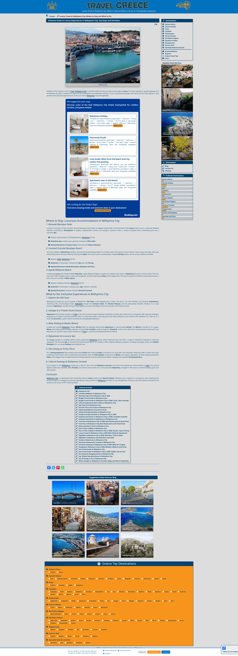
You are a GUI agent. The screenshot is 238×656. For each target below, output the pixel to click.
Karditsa (110, 579)
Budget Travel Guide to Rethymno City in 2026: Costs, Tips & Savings (104, 401)
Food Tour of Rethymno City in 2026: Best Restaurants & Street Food (104, 421)
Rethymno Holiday (98, 116)
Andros (69, 592)
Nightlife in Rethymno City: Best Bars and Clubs (96, 438)
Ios (108, 592)
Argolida (61, 629)
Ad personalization (110, 650)
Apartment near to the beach (104, 180)
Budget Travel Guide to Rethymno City (93, 398)
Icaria (81, 614)
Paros (174, 592)
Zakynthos (104, 607)
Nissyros (140, 601)
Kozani (139, 620)
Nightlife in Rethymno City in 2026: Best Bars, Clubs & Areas (101, 435)
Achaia (52, 629)
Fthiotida (91, 579)
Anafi (62, 592)
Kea (113, 592)
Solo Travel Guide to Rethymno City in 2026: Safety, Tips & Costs (102, 452)
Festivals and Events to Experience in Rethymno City (98, 419)
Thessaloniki (63, 623)
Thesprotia (147, 579)
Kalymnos (82, 601)
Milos (149, 592)
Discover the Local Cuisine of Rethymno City (95, 407)
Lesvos (89, 614)
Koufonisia (131, 592)
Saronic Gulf (169, 45)
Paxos (95, 607)
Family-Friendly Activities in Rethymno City (95, 412)
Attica (60, 572)
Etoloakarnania (62, 579)
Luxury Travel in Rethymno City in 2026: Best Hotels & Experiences (103, 433)
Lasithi (70, 585)
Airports (168, 54)
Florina (88, 620)
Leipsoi (115, 601)
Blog (114, 477)
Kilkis (132, 620)
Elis (77, 629)
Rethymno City (80, 91)
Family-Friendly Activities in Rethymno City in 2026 (97, 414)
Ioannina (101, 579)
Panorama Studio (98, 137)
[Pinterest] (58, 468)
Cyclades (168, 31)
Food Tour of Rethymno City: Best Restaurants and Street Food (102, 424)
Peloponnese (170, 43)
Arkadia (70, 629)
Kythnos (141, 592)
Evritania (73, 579)
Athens (52, 572)
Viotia (164, 579)
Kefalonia (68, 607)
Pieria (154, 620)
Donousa (88, 592)
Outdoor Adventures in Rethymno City (93, 440)
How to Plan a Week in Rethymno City (93, 428)
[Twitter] (53, 468)
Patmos (149, 601)
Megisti (131, 601)
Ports (167, 58)
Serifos (52, 594)
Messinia (104, 629)
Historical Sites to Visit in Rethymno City (93, 426)
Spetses (95, 636)
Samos (113, 614)
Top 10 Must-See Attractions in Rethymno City (95, 456)
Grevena (97, 620)
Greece (52, 16)
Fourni (73, 614)
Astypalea (64, 601)
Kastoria (115, 620)
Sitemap (168, 171)
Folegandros (99, 592)
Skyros (87, 643)
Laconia (94, 629)
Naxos (166, 592)
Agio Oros (53, 620)
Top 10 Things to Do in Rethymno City (92, 459)
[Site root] (52, 5)
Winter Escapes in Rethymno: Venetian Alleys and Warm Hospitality (104, 461)
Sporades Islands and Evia (174, 48)
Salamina (85, 636)
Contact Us (169, 168)
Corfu (52, 607)
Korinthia (85, 629)
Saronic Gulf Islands (169, 213)
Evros (81, 620)
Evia (61, 643)
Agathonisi (53, 601)
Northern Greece (171, 41)
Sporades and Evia (169, 216)
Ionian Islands (170, 36)
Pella (147, 620)
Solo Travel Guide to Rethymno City (92, 449)
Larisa (119, 579)
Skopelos (79, 643)
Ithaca (59, 607)
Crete (72, 91)
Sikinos (68, 594)
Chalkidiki (63, 620)
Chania (52, 585)
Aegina (52, 636)
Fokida (82, 579)
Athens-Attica (170, 24)
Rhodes (157, 601)
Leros (123, 601)
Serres (181, 620)
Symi (165, 601)
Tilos (172, 601)
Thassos (53, 623)
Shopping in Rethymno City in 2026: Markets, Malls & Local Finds (102, 447)
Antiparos (78, 592)
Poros (77, 636)
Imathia (106, 620)
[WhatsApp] (63, 468)
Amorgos (53, 592)
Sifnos (60, 594)
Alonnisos (53, 643)
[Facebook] (49, 468)
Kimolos (121, 592)
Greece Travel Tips (171, 56)
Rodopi (161, 620)
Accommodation (171, 51)
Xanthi (73, 623)
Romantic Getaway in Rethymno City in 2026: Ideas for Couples (102, 445)
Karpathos (92, 601)
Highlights (79, 304)
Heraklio (61, 585)
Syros (76, 594)
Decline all (142, 652)
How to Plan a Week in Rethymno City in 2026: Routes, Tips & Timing (104, 431)
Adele (59, 259)
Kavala (124, 620)
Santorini (182, 592)
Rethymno (91, 96)
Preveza (137, 579)
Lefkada (87, 607)
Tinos (83, 594)
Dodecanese (169, 34)
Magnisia (127, 579)
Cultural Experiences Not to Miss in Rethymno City (97, 403)
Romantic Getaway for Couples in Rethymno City (97, 442)
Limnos (97, 614)
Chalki (73, 601)
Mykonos (157, 592)
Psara (105, 614)
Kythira (78, 607)
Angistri (61, 636)
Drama (72, 620)
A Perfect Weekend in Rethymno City (92, 394)
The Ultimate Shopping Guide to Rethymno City (96, 454)
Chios (66, 614)
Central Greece (170, 27)
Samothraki (172, 620)
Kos (108, 601)
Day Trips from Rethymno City (90, 405)
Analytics (108, 653)
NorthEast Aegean (172, 38)
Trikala (156, 579)
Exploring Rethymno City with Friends (93, 410)
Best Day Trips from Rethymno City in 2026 (94, 396)
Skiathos (69, 643)
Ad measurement (125, 650)
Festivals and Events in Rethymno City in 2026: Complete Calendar (103, 417)
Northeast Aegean (169, 201)
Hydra (69, 636)
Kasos (101, 601)
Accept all (166, 652)
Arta (51, 579)
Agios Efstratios (55, 614)
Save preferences (154, 652)
